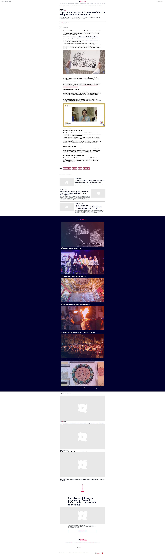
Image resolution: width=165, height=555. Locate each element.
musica (88, 3)
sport (97, 5)
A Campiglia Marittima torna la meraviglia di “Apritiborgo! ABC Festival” (78, 332)
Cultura (62, 10)
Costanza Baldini (81, 203)
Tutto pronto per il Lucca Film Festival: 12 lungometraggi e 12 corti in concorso (89, 181)
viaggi (98, 3)
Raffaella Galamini (66, 22)
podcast (103, 3)
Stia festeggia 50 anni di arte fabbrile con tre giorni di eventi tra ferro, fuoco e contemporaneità (75, 193)
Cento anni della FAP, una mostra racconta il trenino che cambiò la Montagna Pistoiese (81, 388)
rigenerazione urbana (93, 5)
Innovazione (62, 478)
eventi (89, 5)
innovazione (77, 3)
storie (95, 3)
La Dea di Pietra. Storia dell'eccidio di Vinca (71, 248)
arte (99, 5)
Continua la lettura (82, 531)
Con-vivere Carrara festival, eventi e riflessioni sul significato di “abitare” (78, 360)
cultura (65, 3)
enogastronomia (71, 3)
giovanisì (79, 5)
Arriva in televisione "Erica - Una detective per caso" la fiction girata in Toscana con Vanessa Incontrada (88, 206)
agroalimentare (73, 5)
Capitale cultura (67, 168)
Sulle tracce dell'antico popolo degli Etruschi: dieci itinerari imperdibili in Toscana (82, 501)
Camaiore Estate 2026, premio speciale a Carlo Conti (73, 276)
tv (100, 3)
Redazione (80, 178)
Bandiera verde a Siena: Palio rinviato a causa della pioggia (73, 451)
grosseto (74, 168)
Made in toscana (83, 3)
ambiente (61, 3)
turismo (101, 5)
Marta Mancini (65, 450)
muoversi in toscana (84, 5)
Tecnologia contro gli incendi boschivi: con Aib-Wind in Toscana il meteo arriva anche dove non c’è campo (82, 480)
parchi (80, 168)
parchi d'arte (86, 168)
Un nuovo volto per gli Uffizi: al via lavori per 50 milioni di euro (75, 304)
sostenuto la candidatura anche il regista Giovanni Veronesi (85, 36)
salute (91, 3)
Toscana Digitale (68, 5)
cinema (77, 5)
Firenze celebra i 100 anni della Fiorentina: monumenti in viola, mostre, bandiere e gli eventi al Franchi (82, 423)
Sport (61, 421)
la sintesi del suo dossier (90, 40)
